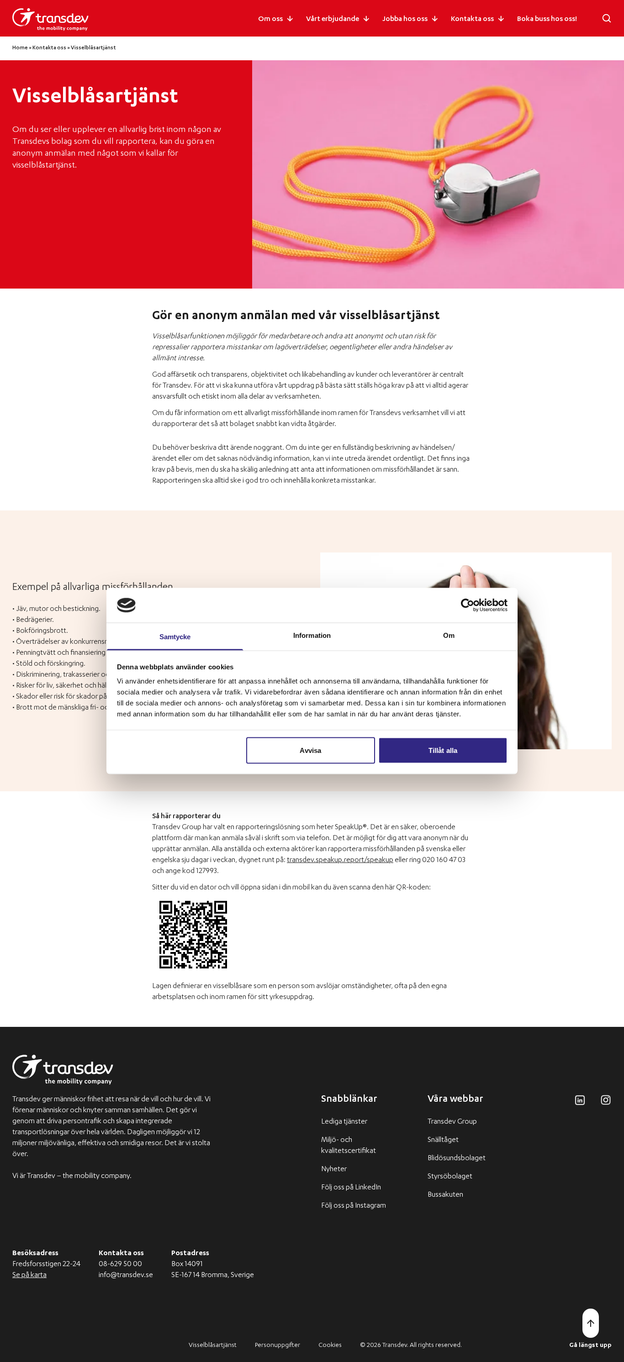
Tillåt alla (442, 750)
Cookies (330, 1345)
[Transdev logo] (50, 19)
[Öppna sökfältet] (607, 18)
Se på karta (29, 1276)
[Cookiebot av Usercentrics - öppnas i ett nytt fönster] (468, 605)
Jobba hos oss (405, 20)
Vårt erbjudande (332, 20)
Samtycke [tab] (175, 637)
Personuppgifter (277, 1345)
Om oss (270, 20)
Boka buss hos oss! (547, 20)
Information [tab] (312, 635)
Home (20, 48)
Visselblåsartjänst (213, 1345)
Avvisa (310, 750)
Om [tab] (449, 635)
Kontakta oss (472, 20)
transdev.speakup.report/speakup (340, 861)
